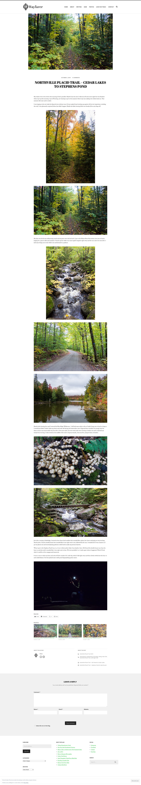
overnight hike (94, 658)
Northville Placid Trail (85, 658)
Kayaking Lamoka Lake (63, 760)
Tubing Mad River (62, 765)
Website (86, 709)
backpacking (90, 656)
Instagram (93, 745)
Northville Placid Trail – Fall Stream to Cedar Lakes (44, 638)
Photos (91, 7)
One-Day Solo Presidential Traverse (66, 747)
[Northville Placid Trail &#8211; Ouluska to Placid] (94, 630)
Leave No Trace (101, 7)
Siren (41, 654)
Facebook (93, 747)
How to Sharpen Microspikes (65, 754)
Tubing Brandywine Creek (64, 745)
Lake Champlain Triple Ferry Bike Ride (67, 758)
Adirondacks (83, 656)
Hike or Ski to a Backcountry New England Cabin (70, 749)
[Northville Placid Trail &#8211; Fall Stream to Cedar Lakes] (45, 630)
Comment (37, 692)
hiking (100, 656)
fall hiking (95, 656)
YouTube (93, 752)
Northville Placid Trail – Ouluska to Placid (91, 638)
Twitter (93, 749)
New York (104, 656)
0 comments (76, 77)
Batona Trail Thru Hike (63, 762)
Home (66, 7)
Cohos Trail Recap (62, 756)
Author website (44, 657)
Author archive (41, 657)
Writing (79, 7)
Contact (111, 7)
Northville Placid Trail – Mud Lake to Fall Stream (68, 638)
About (72, 7)
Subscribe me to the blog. (43, 725)
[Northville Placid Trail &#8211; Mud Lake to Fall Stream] (70, 630)
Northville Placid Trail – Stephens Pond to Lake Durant (93, 665)
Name (36, 709)
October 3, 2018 (66, 77)
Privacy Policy (26, 782)
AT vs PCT (60, 752)
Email (61, 709)
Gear (85, 7)
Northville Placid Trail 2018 (86, 654)
